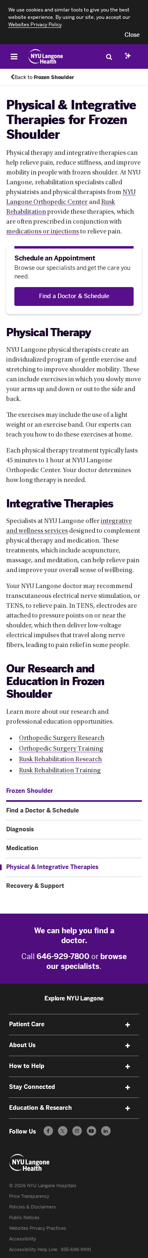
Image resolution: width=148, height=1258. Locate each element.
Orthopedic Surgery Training (61, 749)
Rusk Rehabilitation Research (60, 759)
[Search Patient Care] (109, 56)
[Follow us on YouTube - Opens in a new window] (91, 1131)
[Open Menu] (14, 56)
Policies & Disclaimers (32, 1207)
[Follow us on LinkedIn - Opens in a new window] (106, 1131)
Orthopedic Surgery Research (61, 738)
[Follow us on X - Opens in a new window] (62, 1131)
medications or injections (42, 232)
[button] (132, 35)
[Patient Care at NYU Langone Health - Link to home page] (45, 56)
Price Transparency (29, 1196)
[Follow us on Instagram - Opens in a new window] (77, 1131)
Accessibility (22, 1239)
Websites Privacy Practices (37, 1228)
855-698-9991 (76, 1249)
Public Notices (24, 1217)
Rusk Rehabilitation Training (60, 770)
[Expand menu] (127, 1025)
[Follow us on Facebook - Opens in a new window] (48, 1131)
